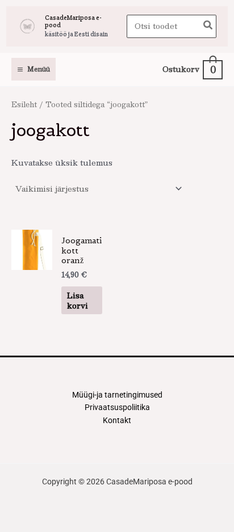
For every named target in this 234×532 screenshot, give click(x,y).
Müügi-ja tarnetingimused (117, 394)
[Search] (208, 26)
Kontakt (117, 420)
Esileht (24, 104)
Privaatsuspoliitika (117, 407)
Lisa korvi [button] (77, 300)
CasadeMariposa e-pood (73, 21)
